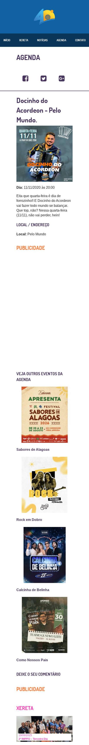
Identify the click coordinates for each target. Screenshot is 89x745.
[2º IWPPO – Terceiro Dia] (44, 729)
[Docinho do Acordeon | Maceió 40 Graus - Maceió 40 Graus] (25, 79)
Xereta (23, 40)
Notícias (42, 40)
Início (6, 40)
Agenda (61, 40)
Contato (80, 40)
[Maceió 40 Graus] (44, 16)
